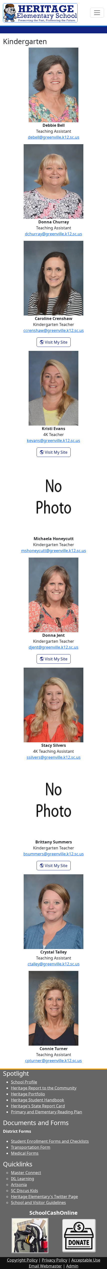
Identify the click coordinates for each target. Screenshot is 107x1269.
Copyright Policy (22, 1260)
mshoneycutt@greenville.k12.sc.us (53, 550)
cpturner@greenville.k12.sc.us (53, 1060)
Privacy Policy (54, 1260)
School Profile (24, 1082)
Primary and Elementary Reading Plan (46, 1112)
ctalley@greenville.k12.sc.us (54, 964)
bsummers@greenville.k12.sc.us (53, 854)
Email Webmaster (45, 1266)
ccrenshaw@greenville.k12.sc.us (53, 330)
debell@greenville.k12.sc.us (53, 137)
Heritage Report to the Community (43, 1088)
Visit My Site (57, 342)
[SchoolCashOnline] (29, 1235)
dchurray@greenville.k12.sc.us (53, 234)
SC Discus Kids (24, 1190)
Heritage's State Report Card (38, 1106)
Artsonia (19, 1184)
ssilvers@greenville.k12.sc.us (54, 757)
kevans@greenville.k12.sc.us (53, 440)
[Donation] (79, 1235)
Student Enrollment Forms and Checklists (50, 1141)
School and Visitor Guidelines (38, 1202)
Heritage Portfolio (28, 1094)
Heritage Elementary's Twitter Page (44, 1196)
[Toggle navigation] (97, 13)
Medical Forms (25, 1153)
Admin (72, 1266)
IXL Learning (22, 1178)
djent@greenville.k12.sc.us (53, 647)
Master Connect (26, 1172)
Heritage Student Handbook (37, 1100)
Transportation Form (30, 1147)
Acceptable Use (85, 1260)
